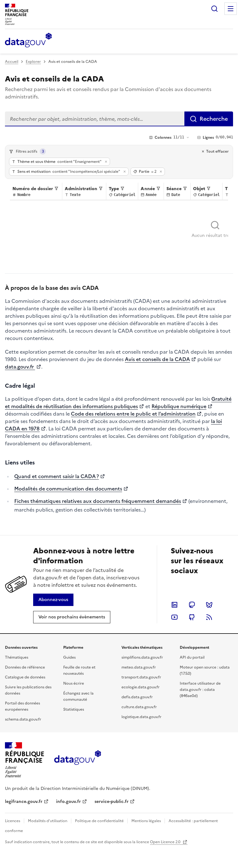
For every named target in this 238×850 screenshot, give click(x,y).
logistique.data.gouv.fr (141, 717)
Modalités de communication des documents (68, 488)
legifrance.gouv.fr (23, 801)
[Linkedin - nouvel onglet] (174, 605)
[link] (53, 600)
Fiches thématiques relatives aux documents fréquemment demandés (97, 501)
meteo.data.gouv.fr (138, 667)
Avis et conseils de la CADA (157, 359)
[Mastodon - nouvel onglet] (192, 605)
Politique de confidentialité (99, 821)
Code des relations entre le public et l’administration (133, 413)
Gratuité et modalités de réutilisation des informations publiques (118, 402)
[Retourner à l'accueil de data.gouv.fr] (28, 40)
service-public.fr (112, 801)
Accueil (11, 61)
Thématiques (16, 657)
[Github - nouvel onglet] (192, 617)
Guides (69, 657)
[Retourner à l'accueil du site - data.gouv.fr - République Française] (77, 759)
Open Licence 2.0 (165, 842)
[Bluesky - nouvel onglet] (209, 605)
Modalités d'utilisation (47, 821)
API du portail (192, 657)
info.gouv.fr (68, 801)
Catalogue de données (25, 677)
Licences (12, 821)
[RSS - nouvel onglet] (209, 617)
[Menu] (230, 8)
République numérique (179, 406)
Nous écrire (73, 683)
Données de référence (25, 667)
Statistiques (73, 709)
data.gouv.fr (20, 366)
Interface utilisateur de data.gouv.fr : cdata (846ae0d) (200, 690)
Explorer (33, 61)
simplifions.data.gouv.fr (142, 657)
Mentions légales (146, 821)
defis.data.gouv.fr (137, 697)
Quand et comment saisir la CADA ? (56, 476)
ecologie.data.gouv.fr (140, 687)
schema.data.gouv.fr (23, 719)
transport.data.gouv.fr (141, 677)
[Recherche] (214, 8)
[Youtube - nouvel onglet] (174, 617)
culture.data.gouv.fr (139, 707)
